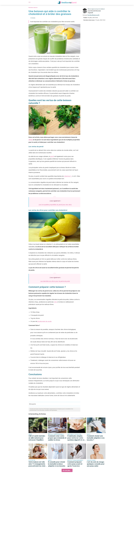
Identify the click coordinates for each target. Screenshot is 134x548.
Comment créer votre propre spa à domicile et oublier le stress (57, 438)
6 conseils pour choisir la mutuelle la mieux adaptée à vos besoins (56, 464)
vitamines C (67, 176)
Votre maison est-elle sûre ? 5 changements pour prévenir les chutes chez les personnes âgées (38, 464)
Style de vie (32, 460)
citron (31, 140)
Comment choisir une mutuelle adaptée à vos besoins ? (96, 438)
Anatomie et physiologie (74, 434)
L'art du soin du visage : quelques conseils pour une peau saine (96, 464)
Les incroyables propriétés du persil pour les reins (55, 204)
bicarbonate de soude (44, 321)
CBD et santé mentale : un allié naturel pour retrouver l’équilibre (37, 438)
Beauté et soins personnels (56, 434)
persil (52, 156)
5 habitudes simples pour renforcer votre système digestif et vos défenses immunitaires (76, 438)
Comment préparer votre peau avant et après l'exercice (74, 464)
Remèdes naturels (33, 7)
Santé (30, 434)
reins (55, 302)
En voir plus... (67, 470)
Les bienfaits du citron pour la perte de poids (55, 281)
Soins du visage (91, 460)
